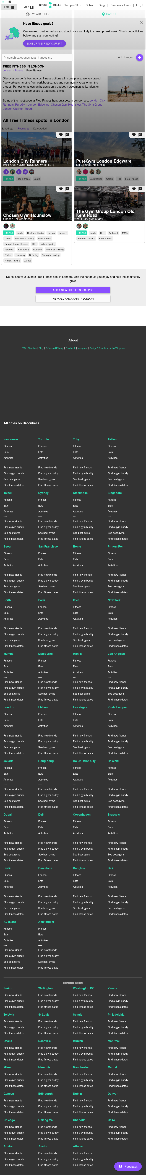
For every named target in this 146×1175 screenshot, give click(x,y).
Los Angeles (116, 654)
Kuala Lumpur (117, 707)
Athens (78, 1146)
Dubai (8, 814)
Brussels (114, 814)
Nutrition (37, 249)
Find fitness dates (14, 485)
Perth (7, 600)
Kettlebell (9, 249)
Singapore (115, 493)
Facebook (70, 347)
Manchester (81, 1067)
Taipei (8, 493)
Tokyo (77, 439)
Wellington (45, 988)
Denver (113, 1093)
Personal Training (55, 249)
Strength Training (50, 255)
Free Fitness (44, 238)
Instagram (82, 347)
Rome (77, 546)
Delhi (41, 814)
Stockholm (80, 493)
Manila (77, 654)
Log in (140, 5)
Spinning (33, 255)
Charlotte (79, 1120)
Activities (8, 458)
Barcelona (45, 868)
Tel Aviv (9, 1014)
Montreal (113, 1041)
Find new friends (13, 467)
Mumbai (9, 654)
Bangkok (79, 868)
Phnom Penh (116, 546)
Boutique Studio (35, 233)
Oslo (76, 600)
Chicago (9, 1120)
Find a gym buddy (14, 473)
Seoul (7, 546)
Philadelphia (116, 1014)
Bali (110, 868)
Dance (7, 238)
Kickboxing (23, 249)
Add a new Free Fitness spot (73, 290)
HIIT (34, 244)
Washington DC (83, 988)
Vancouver (11, 439)
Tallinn (112, 439)
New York (114, 600)
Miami (7, 1067)
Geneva (9, 1093)
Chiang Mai (45, 1120)
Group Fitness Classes (16, 244)
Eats (6, 452)
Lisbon (43, 707)
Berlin (8, 868)
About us (32, 347)
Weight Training (12, 260)
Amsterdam (46, 922)
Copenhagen (82, 814)
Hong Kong (46, 761)
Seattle (77, 1014)
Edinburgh (45, 1093)
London (9, 707)
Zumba (27, 260)
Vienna (112, 988)
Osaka (8, 1041)
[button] (128, 1166)
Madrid (112, 1067)
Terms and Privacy (54, 347)
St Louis (43, 1014)
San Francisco (48, 546)
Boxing (51, 233)
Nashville (44, 1041)
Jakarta (9, 761)
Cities (90, 5)
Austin (42, 1146)
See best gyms (12, 479)
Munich (78, 1041)
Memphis (44, 1067)
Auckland (10, 922)
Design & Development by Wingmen (107, 347)
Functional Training (24, 238)
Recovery (20, 255)
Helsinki (113, 761)
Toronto (43, 439)
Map (29, 7)
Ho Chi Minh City (84, 761)
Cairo (111, 1120)
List (9, 7)
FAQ (24, 347)
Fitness (8, 233)
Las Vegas (80, 707)
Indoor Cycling (47, 244)
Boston (9, 1146)
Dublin (77, 1093)
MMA (125, 233)
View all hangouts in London (73, 298)
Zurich (8, 988)
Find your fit (73, 5)
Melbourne (45, 654)
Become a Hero (121, 5)
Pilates (8, 255)
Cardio (20, 233)
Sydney (43, 493)
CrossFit (63, 233)
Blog (102, 5)
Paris (41, 600)
